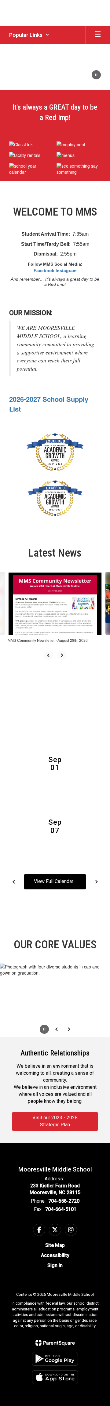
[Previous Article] (48, 655)
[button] (29, 35)
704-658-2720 (63, 1201)
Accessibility (55, 1255)
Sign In (55, 1265)
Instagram (66, 270)
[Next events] (96, 881)
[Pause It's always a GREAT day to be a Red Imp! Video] (96, 75)
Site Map (55, 1245)
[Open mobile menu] (98, 35)
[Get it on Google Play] (55, 1359)
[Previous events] (13, 881)
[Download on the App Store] (55, 1377)
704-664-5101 (60, 1209)
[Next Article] (61, 655)
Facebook (44, 270)
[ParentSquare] (55, 1342)
